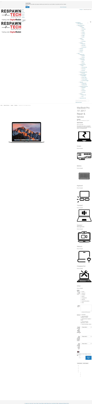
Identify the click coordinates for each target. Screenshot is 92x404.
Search (23, 21)
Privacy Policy (41, 403)
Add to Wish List (79, 363)
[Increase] (80, 357)
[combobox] (82, 101)
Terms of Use (35, 403)
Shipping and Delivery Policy (64, 403)
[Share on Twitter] (79, 367)
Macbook (16, 105)
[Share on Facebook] (79, 365)
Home (1, 105)
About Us (27, 403)
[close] (1, 1)
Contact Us (31, 403)
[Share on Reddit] (81, 376)
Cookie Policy (46, 403)
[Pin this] (79, 370)
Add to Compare (85, 363)
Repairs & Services (6, 105)
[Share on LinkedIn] (79, 368)
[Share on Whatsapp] (81, 372)
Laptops (12, 105)
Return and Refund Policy (53, 403)
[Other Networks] (79, 371)
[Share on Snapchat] (81, 374)
